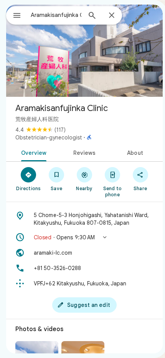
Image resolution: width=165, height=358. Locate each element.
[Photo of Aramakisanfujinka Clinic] (84, 51)
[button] (84, 237)
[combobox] (56, 15)
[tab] (32, 152)
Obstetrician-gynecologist (48, 137)
